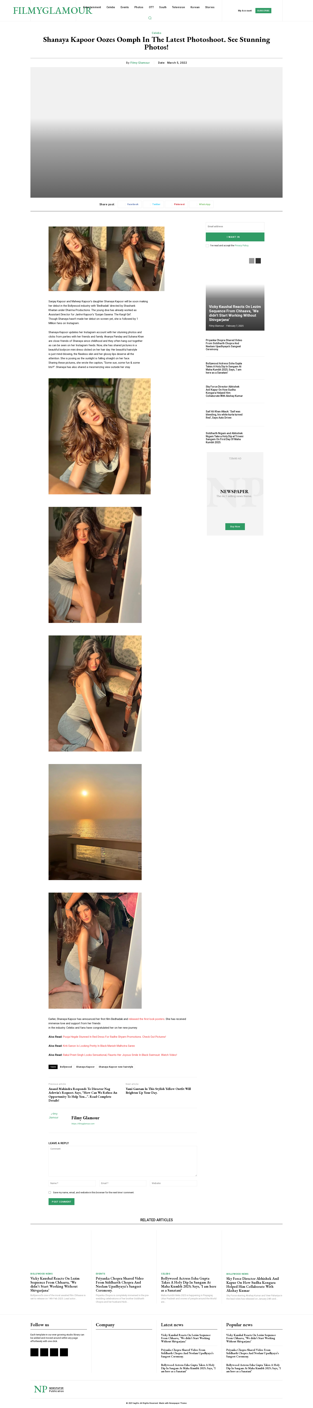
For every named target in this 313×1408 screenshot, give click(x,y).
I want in (233, 237)
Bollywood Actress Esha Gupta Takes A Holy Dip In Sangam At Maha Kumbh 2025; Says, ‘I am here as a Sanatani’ (224, 368)
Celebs (156, 33)
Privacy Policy (241, 245)
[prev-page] (251, 261)
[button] (149, 17)
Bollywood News (41, 1274)
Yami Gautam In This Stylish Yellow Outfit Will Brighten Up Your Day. (158, 1091)
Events (100, 1274)
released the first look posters (146, 1019)
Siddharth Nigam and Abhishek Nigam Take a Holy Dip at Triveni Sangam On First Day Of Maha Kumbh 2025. (224, 438)
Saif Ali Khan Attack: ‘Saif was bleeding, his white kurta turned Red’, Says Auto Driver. (224, 414)
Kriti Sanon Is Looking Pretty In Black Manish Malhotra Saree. (99, 1045)
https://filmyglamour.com (82, 1124)
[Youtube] (64, 1352)
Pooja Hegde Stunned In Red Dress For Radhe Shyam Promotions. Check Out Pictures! (114, 1036)
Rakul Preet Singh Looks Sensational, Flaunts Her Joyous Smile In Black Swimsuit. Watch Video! (120, 1055)
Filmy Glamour (140, 62)
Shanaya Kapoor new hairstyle (116, 1066)
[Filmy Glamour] (57, 1120)
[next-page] (258, 261)
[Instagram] (44, 1352)
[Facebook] (34, 1352)
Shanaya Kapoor (85, 1066)
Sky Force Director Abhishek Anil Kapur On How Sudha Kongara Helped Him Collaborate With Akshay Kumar (224, 391)
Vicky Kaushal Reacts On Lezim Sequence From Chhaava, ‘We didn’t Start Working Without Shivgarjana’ (235, 313)
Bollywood (66, 1066)
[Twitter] (54, 1352)
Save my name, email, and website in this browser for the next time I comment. (93, 1192)
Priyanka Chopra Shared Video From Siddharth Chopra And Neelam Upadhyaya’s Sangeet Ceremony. (224, 345)
